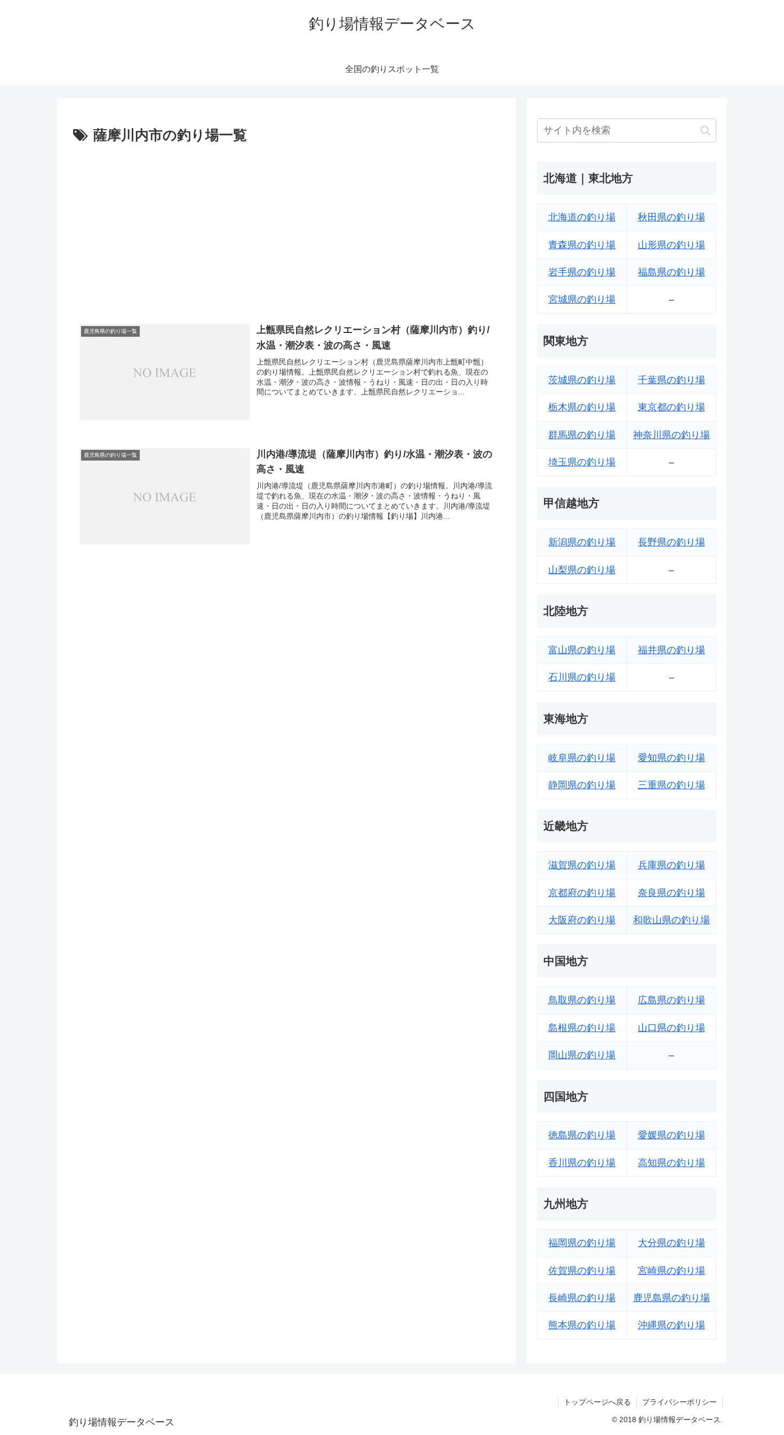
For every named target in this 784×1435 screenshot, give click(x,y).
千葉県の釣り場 (671, 380)
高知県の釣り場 (671, 1162)
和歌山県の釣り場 (671, 920)
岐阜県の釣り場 (581, 757)
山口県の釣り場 (671, 1027)
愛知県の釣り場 (671, 757)
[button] (705, 130)
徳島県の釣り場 (581, 1135)
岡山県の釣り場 (581, 1055)
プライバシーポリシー (679, 1402)
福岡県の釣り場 (581, 1243)
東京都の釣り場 (671, 407)
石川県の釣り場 (581, 677)
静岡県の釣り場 (581, 785)
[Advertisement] (286, 228)
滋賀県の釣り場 (581, 865)
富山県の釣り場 (581, 650)
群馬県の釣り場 (581, 435)
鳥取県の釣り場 (581, 1000)
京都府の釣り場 (581, 892)
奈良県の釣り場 (671, 892)
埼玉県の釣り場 (581, 462)
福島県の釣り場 (671, 272)
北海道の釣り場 (581, 217)
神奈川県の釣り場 (671, 435)
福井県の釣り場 (671, 650)
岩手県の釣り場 (581, 272)
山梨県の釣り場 (581, 570)
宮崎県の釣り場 (671, 1270)
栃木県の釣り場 (581, 407)
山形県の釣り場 (671, 245)
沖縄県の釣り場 (671, 1325)
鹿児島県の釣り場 (671, 1298)
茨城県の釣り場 (581, 380)
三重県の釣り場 (671, 785)
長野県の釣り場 (671, 542)
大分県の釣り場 (671, 1243)
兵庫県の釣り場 (671, 865)
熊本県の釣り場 (581, 1325)
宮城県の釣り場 (581, 299)
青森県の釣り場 (581, 245)
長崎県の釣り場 (581, 1298)
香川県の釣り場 (581, 1162)
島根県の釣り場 (581, 1027)
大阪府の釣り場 (581, 920)
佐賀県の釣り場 (581, 1270)
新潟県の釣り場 (581, 542)
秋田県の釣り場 (671, 217)
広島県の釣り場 (671, 1000)
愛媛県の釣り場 (671, 1135)
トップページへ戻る (597, 1402)
